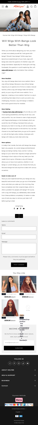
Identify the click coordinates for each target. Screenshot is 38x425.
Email (3, 233)
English (18, 412)
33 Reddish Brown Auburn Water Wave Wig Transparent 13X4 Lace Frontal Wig (10, 318)
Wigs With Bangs (29, 35)
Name (4, 225)
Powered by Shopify (19, 420)
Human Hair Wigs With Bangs (13, 35)
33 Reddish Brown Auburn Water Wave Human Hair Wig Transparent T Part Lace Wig (27, 294)
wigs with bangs (7, 70)
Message (4, 242)
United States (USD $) (18, 409)
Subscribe (19, 348)
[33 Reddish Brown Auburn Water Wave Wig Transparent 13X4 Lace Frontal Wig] (10, 307)
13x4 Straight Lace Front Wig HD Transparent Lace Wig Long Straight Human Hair (9, 294)
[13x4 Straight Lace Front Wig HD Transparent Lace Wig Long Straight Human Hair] (10, 284)
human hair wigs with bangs (13, 112)
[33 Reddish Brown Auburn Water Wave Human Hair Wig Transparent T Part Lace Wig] (28, 284)
